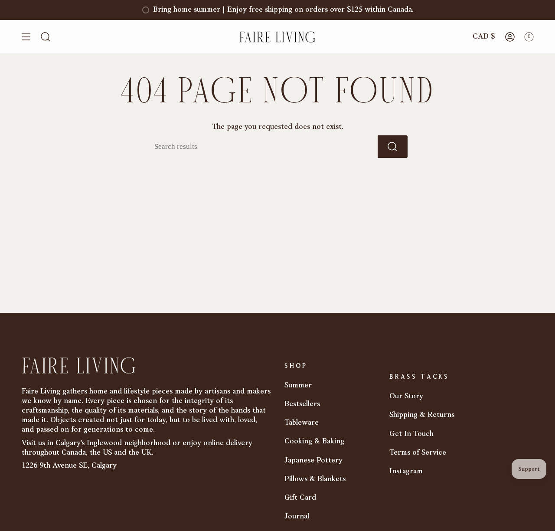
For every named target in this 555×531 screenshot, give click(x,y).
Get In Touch (411, 434)
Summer (298, 385)
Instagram (406, 471)
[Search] (393, 146)
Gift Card (300, 498)
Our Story (406, 396)
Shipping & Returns (421, 415)
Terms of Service (417, 452)
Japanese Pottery (313, 460)
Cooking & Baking (314, 441)
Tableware (301, 422)
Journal (296, 516)
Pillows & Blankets (315, 479)
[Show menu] (26, 37)
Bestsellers (302, 404)
